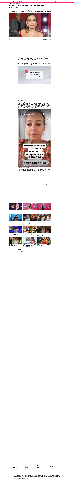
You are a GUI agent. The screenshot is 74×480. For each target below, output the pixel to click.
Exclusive (27, 1)
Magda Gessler (38, 467)
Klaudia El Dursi (38, 466)
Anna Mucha (24, 107)
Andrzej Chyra (26, 466)
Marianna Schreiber (15, 467)
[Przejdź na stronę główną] (13, 1)
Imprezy (35, 1)
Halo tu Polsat (50, 465)
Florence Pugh (26, 465)
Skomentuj (45, 39)
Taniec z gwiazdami (51, 466)
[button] (55, 1)
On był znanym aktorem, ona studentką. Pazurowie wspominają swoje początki (36, 184)
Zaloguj (58, 1)
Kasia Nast (14, 465)
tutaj (27, 478)
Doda (13, 466)
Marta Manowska (39, 465)
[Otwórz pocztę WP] (52, 1)
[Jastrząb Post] (19, 1)
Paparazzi (31, 1)
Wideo (42, 1)
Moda (38, 1)
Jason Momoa (26, 467)
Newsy (24, 1)
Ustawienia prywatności (48, 473)
